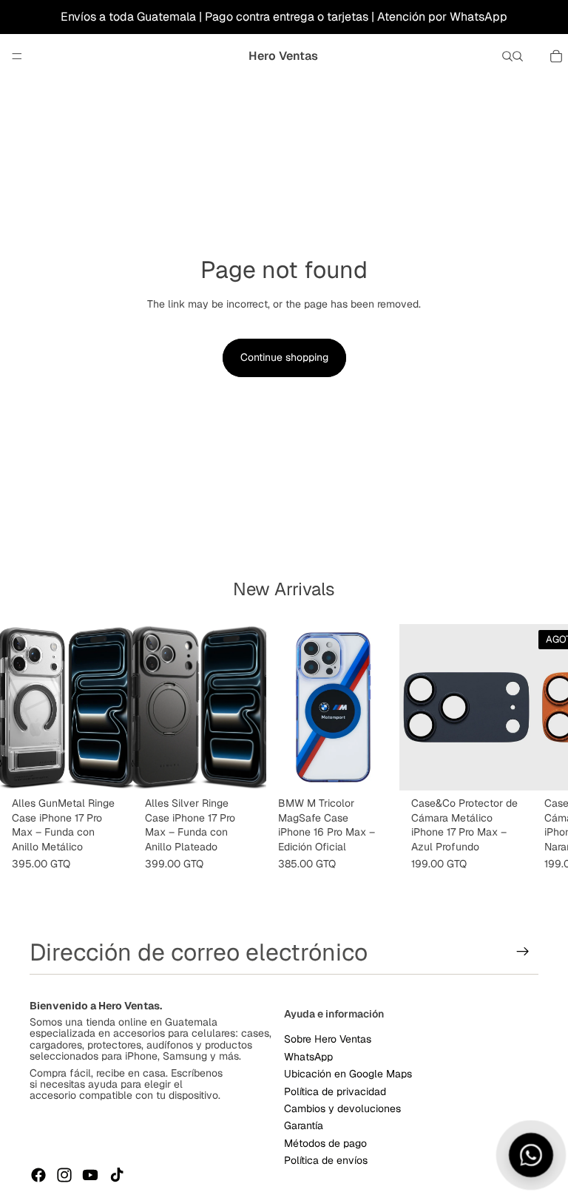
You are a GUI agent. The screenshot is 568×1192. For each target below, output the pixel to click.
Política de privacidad (335, 1090)
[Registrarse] (522, 951)
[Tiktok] (117, 1175)
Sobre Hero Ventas (327, 1039)
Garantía (303, 1125)
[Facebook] (38, 1175)
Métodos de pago (325, 1142)
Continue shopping (284, 357)
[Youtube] (90, 1175)
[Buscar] (507, 56)
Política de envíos (326, 1160)
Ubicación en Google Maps (348, 1073)
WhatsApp (308, 1056)
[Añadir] (110, 768)
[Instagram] (64, 1175)
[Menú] (17, 56)
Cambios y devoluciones (342, 1108)
